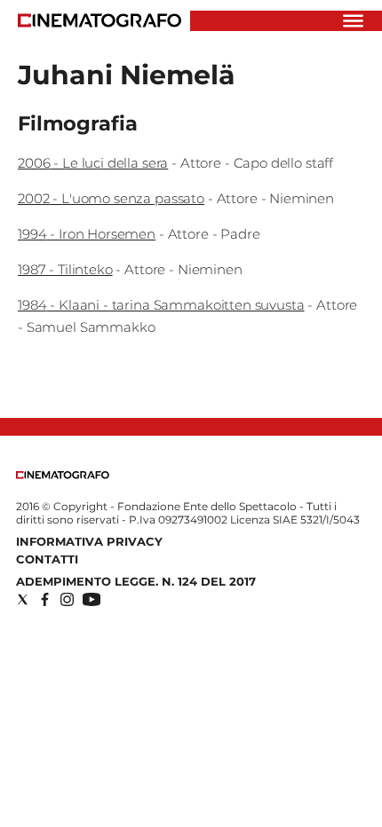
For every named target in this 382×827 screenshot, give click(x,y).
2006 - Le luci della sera (93, 162)
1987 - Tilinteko (65, 269)
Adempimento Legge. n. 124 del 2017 (136, 581)
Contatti (47, 559)
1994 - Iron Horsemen (86, 233)
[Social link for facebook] (45, 599)
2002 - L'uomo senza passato (111, 198)
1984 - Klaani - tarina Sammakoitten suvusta (161, 304)
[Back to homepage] (62, 475)
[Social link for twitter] (22, 599)
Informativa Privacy (89, 541)
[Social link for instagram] (67, 599)
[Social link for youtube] (91, 599)
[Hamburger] (353, 21)
